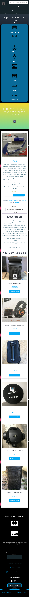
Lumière (24, 200)
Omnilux (17, 202)
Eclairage (11, 200)
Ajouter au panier (19, 195)
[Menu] (18, 6)
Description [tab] (15, 206)
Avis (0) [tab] (15, 212)
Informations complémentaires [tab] (15, 209)
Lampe (15, 200)
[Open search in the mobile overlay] (18, 2)
